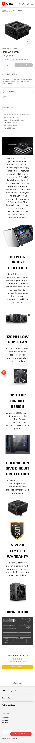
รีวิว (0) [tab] (14, 108)
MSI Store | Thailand (11, 738)
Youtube (5, 720)
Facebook (5, 718)
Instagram (5, 722)
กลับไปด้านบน (17, 683)
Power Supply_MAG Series (15, 10)
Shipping (12, 60)
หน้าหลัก (4, 10)
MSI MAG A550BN (7, 11)
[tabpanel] (17, 120)
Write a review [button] (17, 667)
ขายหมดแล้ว (24, 65)
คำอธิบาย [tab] (5, 108)
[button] (27, 4)
